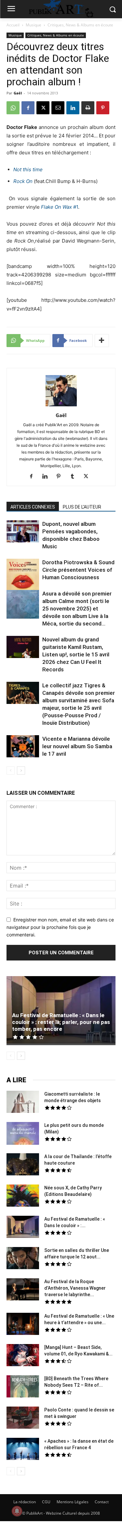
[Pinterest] (102, 107)
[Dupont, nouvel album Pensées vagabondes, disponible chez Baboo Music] (23, 531)
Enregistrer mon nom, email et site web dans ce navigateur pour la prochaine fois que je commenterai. (60, 927)
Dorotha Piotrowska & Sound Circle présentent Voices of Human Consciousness (78, 570)
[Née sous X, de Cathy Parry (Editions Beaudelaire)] (23, 1197)
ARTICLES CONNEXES (32, 507)
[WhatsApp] (13, 107)
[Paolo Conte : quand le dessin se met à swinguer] (23, 1419)
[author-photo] (61, 406)
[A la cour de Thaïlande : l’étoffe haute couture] (23, 1165)
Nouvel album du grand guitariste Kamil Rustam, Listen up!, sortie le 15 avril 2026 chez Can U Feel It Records (75, 654)
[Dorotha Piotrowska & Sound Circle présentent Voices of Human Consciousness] (23, 576)
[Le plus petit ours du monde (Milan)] (23, 1134)
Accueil (13, 25)
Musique (33, 25)
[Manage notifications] (17, 1511)
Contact (102, 1502)
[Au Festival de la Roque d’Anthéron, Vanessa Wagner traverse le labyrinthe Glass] (23, 1290)
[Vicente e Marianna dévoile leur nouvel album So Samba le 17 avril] (23, 747)
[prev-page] (11, 770)
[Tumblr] (74, 477)
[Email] (57, 107)
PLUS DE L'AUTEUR (82, 507)
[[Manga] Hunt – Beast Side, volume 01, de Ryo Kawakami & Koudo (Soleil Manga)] (23, 1356)
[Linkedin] (72, 107)
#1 (59, 207)
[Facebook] (27, 107)
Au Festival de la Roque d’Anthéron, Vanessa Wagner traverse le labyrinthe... (75, 1288)
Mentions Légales (72, 1502)
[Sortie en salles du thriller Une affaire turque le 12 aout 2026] (23, 1259)
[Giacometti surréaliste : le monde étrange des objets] (23, 1103)
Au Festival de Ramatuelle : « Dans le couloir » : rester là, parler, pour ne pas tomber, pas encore (61, 1022)
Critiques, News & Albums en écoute (80, 25)
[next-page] (21, 770)
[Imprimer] (87, 107)
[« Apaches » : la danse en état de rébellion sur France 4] (23, 1450)
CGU (46, 1502)
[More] (102, 340)
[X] (42, 107)
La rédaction (24, 1502)
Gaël (18, 93)
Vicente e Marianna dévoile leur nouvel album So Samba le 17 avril (77, 746)
